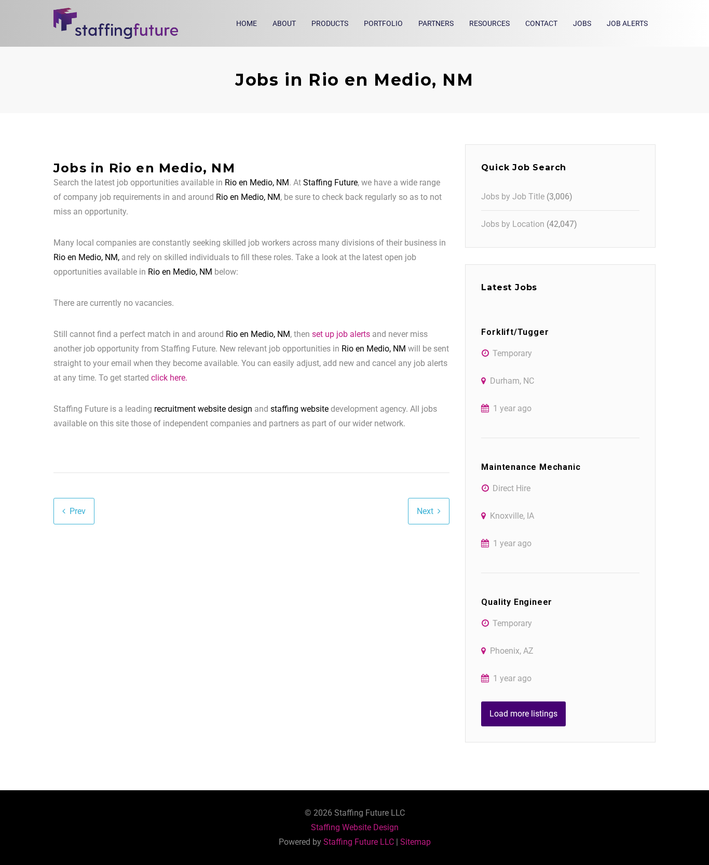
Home (246, 23)
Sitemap (415, 842)
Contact (541, 23)
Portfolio (383, 23)
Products (329, 23)
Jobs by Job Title (512, 196)
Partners (436, 23)
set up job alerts (341, 334)
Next (425, 511)
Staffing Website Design (355, 827)
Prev (78, 511)
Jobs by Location (512, 224)
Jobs (582, 23)
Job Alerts (627, 23)
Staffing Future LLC (358, 842)
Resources (489, 23)
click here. (169, 378)
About (284, 23)
